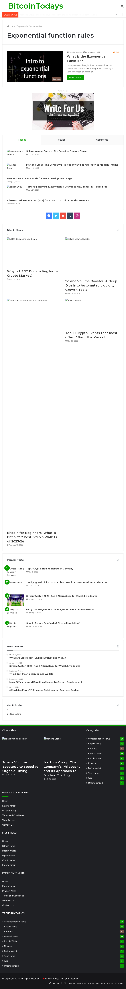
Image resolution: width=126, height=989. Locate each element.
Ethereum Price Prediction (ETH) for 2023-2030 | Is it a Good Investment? (49, 200)
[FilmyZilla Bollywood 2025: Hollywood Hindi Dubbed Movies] (15, 613)
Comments (102, 139)
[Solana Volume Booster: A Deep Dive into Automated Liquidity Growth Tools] (92, 257)
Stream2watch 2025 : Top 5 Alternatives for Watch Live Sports (61, 596)
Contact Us (8, 825)
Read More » (75, 77)
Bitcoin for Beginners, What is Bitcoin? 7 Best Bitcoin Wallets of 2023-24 (32, 537)
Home (12, 26)
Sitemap (119, 983)
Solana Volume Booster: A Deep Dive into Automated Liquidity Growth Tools (91, 285)
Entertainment (95, 753)
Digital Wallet (94, 768)
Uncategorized (95, 783)
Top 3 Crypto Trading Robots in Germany (49, 568)
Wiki (90, 778)
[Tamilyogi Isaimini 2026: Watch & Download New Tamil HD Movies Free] (15, 191)
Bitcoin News (94, 743)
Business (92, 748)
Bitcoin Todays (52, 978)
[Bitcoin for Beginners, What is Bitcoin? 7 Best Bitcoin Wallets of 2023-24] (34, 414)
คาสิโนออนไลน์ (14, 714)
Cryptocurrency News (99, 738)
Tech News (93, 773)
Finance (92, 763)
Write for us (63, 91)
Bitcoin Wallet (95, 758)
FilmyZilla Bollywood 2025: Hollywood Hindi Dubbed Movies (60, 609)
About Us (81, 983)
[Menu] (3, 7)
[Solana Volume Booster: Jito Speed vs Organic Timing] (15, 155)
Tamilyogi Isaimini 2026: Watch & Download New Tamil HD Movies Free (66, 186)
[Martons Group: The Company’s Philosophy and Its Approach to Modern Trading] (15, 169)
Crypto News (8, 860)
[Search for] (122, 7)
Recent (22, 139)
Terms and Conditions (13, 815)
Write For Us (8, 820)
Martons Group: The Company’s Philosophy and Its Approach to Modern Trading (72, 164)
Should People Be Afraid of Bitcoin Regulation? (53, 623)
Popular (61, 139)
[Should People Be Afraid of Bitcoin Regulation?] (15, 627)
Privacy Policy (9, 810)
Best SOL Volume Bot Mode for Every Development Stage (47, 15)
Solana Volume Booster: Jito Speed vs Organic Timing (56, 151)
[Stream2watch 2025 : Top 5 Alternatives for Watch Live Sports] (15, 600)
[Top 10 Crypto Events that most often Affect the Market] (92, 314)
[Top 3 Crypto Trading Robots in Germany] (15, 573)
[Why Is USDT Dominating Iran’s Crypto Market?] (34, 252)
